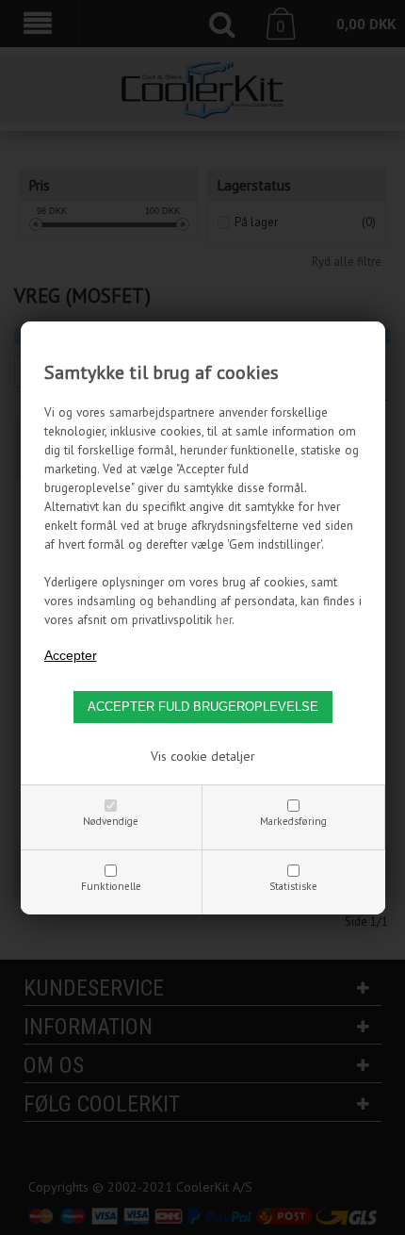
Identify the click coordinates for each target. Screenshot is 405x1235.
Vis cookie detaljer (203, 756)
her (224, 619)
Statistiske (293, 886)
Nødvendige (110, 821)
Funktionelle (111, 886)
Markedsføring (293, 821)
